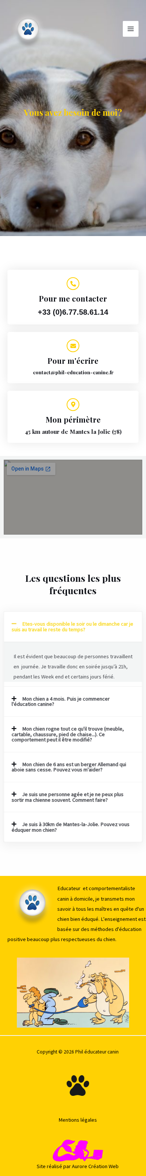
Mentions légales (77, 1119)
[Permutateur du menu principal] (131, 29)
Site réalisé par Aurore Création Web (78, 1166)
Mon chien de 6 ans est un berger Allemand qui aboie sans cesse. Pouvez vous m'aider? (69, 767)
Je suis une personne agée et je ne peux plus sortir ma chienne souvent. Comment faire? (68, 797)
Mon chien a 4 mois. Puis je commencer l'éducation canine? (61, 701)
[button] (73, 626)
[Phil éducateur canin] (28, 28)
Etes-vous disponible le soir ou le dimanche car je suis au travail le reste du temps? (72, 626)
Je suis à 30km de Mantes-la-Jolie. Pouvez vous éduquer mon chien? (71, 827)
